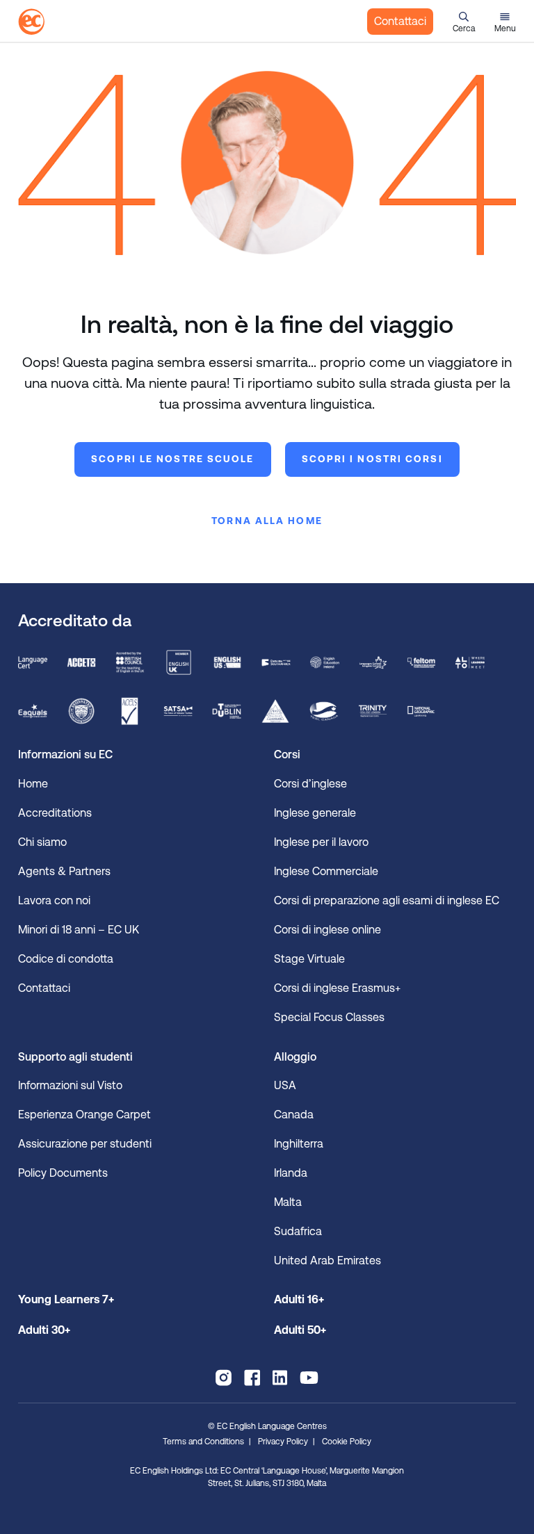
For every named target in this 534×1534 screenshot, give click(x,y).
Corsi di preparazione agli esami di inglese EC (389, 900)
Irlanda (290, 1173)
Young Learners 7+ (66, 1299)
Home (33, 783)
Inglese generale (315, 812)
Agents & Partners (64, 871)
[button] (464, 21)
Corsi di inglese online (327, 929)
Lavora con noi (54, 900)
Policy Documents (63, 1173)
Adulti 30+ (44, 1330)
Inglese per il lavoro (321, 842)
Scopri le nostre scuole (172, 458)
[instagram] (224, 1377)
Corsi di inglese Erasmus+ (337, 988)
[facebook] (252, 1377)
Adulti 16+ (299, 1299)
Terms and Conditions (203, 1441)
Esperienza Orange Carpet (86, 1114)
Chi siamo (42, 842)
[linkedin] (280, 1377)
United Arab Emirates (327, 1260)
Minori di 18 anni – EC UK (78, 929)
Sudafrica (298, 1231)
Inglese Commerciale (326, 871)
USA (285, 1085)
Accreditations (55, 812)
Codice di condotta (65, 958)
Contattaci (400, 21)
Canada (294, 1114)
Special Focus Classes (329, 1017)
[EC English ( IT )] (31, 21)
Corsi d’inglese (310, 783)
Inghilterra (298, 1143)
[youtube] (309, 1377)
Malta (288, 1202)
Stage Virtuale (311, 958)
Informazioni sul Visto (70, 1085)
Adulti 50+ (300, 1330)
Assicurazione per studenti (85, 1143)
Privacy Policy (283, 1441)
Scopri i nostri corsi (372, 458)
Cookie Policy (346, 1441)
